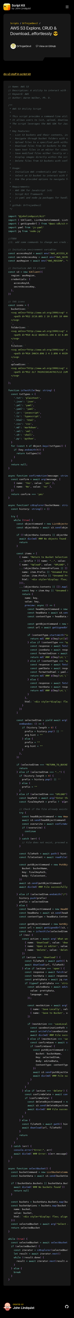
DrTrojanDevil (30, 23)
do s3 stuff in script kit (17, 74)
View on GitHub (47, 46)
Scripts (14, 23)
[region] (37, 683)
